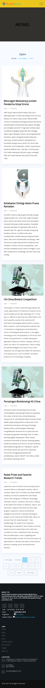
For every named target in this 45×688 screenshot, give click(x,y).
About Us (5, 651)
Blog (3, 632)
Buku (3, 639)
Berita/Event (6, 645)
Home (4, 629)
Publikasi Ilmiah (7, 642)
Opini (5, 108)
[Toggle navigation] (41, 4)
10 (11, 573)
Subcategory (22, 58)
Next (19, 573)
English (4, 648)
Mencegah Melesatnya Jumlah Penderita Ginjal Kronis (20, 102)
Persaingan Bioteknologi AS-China (22, 401)
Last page (31, 573)
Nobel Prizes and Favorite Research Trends (17, 476)
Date (31, 58)
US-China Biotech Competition (20, 299)
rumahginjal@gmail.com (13, 671)
